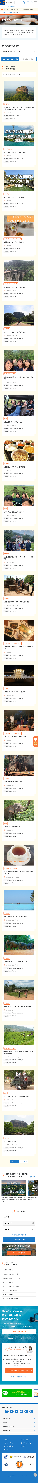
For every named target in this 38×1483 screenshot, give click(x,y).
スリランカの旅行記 (8, 1294)
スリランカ (9, 12)
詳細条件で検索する (20, 1235)
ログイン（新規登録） (10, 6)
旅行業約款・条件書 (26, 1443)
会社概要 (23, 1446)
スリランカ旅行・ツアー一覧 (10, 1274)
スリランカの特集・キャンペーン (11, 1278)
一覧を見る (32, 1177)
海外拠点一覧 (24, 1338)
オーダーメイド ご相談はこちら (19, 1370)
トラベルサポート (8, 1443)
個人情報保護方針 (8, 1446)
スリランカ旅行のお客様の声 (10, 1298)
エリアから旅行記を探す (10, 46)
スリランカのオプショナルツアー (11, 1286)
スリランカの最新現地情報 (10, 1290)
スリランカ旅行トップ (8, 1270)
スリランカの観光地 (8, 1282)
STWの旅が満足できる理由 (19, 1332)
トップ (3, 12)
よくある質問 (24, 1439)
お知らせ (6, 1439)
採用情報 (6, 1449)
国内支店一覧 (12, 1338)
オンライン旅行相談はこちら (18, 1377)
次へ (25, 1161)
